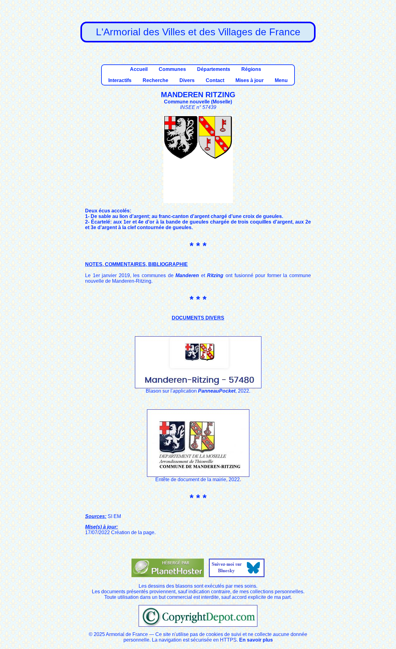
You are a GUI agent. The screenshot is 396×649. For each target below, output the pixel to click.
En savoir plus (256, 639)
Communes (172, 69)
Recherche (155, 80)
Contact (215, 80)
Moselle (221, 101)
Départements (213, 69)
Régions (251, 69)
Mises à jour (249, 80)
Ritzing (215, 275)
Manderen (187, 275)
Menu (281, 80)
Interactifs (119, 80)
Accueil (139, 69)
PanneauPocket (216, 391)
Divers (187, 80)
